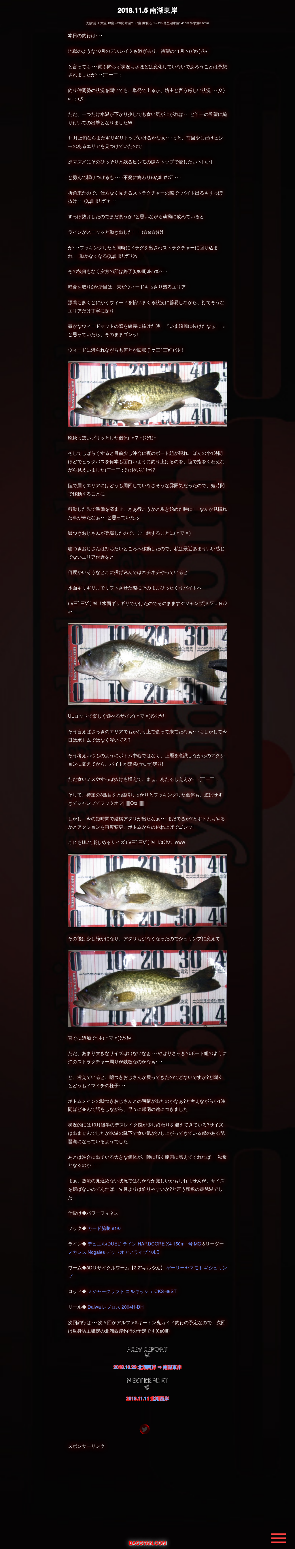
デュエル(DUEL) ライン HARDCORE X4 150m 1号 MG (144, 1243)
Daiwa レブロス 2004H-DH (116, 1306)
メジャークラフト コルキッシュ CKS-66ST (132, 1291)
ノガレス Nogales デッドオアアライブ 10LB (114, 1252)
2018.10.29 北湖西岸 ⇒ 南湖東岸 (147, 1367)
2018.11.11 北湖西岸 (147, 1398)
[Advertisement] (147, 1493)
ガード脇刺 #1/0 (104, 1228)
